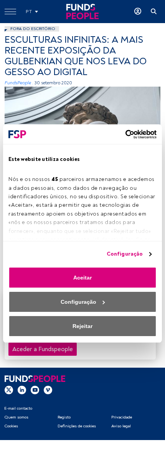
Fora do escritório (32, 28)
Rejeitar (82, 326)
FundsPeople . (19, 83)
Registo (64, 417)
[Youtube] (35, 389)
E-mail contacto (18, 408)
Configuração (125, 254)
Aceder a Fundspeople (42, 349)
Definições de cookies (77, 426)
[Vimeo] (48, 389)
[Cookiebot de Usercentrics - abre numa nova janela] (123, 134)
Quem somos (16, 417)
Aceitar (82, 278)
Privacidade (121, 417)
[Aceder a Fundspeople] (137, 11)
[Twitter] (9, 389)
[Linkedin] (22, 389)
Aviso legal (121, 426)
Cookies (11, 426)
